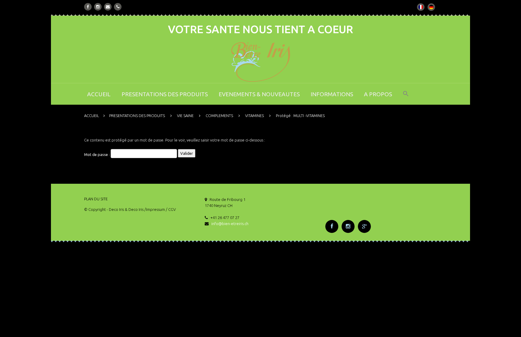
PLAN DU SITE (96, 199)
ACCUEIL (99, 94)
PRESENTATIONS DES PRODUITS (165, 94)
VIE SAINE (185, 115)
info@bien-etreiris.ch (229, 223)
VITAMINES (254, 115)
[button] (406, 98)
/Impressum (154, 209)
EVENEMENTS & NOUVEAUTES (259, 94)
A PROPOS (378, 94)
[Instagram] (97, 7)
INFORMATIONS (332, 94)
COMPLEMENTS (219, 115)
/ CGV (171, 209)
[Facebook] (88, 7)
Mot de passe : (97, 155)
